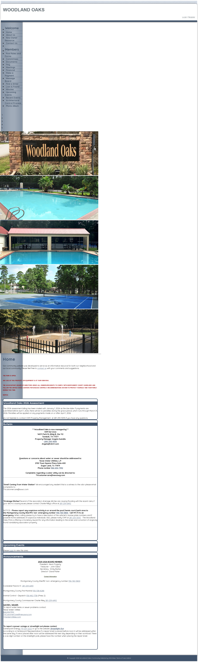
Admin (129, 658)
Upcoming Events (10, 93)
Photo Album (12, 106)
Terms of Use (121, 658)
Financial (10, 70)
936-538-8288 (38, 591)
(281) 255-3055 (50, 441)
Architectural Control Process (13, 101)
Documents (11, 61)
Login (184, 17)
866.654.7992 (8, 612)
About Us (10, 35)
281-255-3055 (75, 517)
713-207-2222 (26, 628)
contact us (41, 368)
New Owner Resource (11, 39)
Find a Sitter (12, 84)
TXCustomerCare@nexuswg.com (17, 614)
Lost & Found (12, 86)
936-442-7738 (31, 595)
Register (191, 17)
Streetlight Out (57, 628)
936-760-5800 (62, 513)
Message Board (10, 79)
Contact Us (11, 43)
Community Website (99, 658)
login (11, 550)
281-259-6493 (27, 586)
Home (9, 32)
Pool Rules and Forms (13, 54)
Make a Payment (9, 74)
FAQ (8, 64)
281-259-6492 (65, 503)
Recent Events (13, 97)
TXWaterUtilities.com (12, 617)
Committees (12, 59)
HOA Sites (112, 658)
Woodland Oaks (85, 658)
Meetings (10, 67)
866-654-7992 (57, 468)
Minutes (10, 89)
